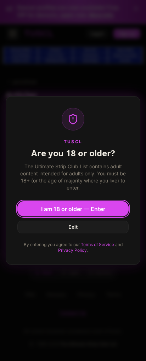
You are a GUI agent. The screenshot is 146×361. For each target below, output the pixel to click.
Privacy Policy (72, 250)
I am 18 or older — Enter (73, 208)
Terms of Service (97, 244)
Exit (73, 227)
